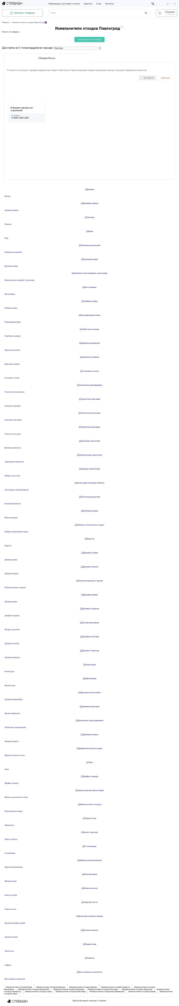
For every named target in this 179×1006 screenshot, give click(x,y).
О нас (98, 4)
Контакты (109, 4)
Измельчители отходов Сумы (38, 991)
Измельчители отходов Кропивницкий (107, 991)
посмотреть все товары (89, 39)
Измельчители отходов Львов (141, 991)
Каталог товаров (24, 12)
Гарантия (88, 4)
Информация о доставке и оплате (64, 4)
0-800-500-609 (20, 117)
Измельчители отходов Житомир (71, 991)
